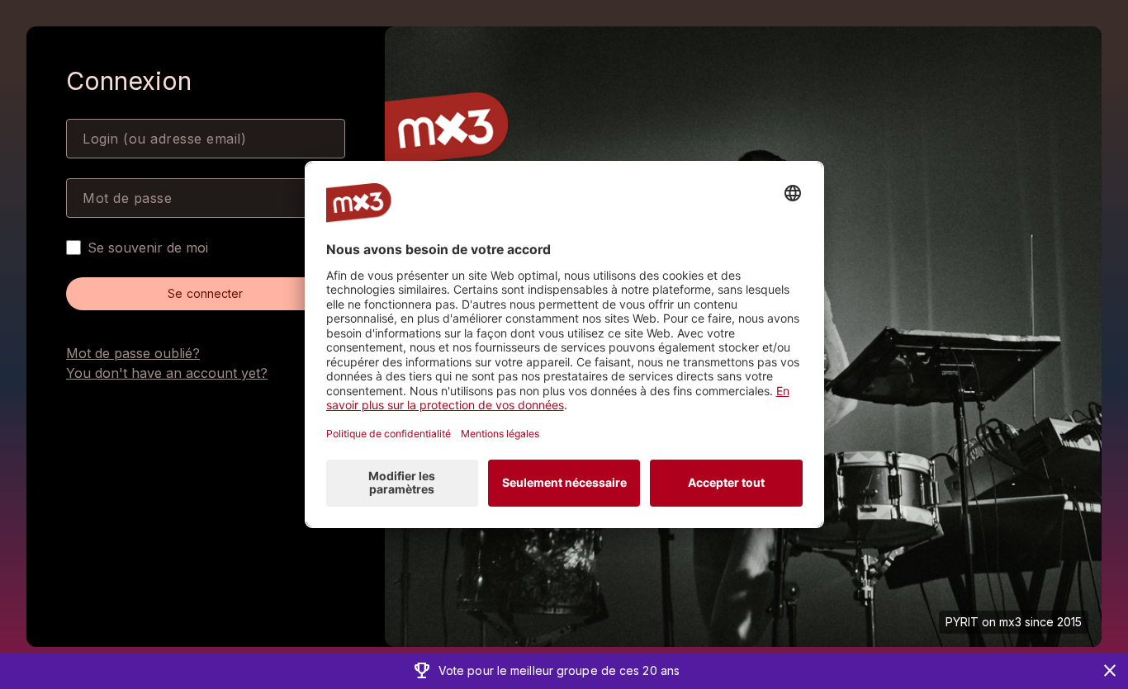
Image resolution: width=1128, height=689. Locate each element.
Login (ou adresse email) (164, 138)
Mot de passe (127, 198)
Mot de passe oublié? (133, 353)
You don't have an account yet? (167, 373)
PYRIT (962, 622)
